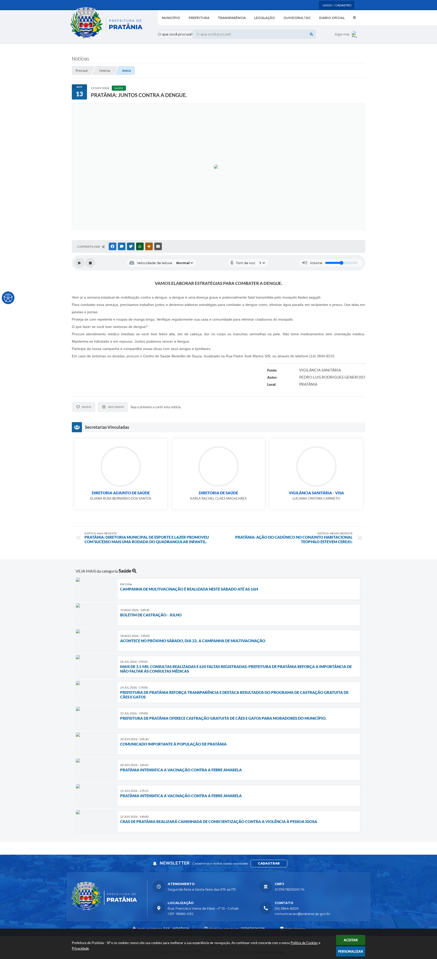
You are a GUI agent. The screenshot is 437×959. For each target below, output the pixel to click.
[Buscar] (311, 34)
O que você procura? (175, 34)
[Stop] (90, 263)
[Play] (79, 263)
